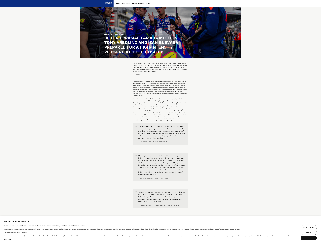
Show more (7, 239)
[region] (160, 230)
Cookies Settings (308, 227)
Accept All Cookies (309, 238)
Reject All (309, 232)
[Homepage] (108, 3)
